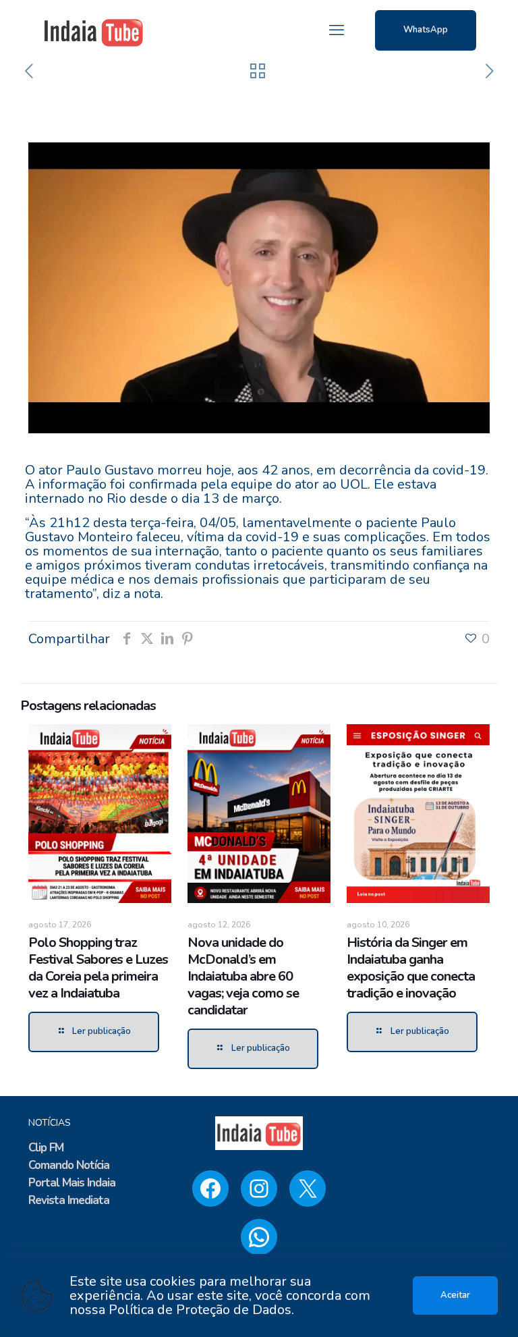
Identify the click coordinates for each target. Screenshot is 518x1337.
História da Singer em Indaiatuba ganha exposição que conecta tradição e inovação (411, 967)
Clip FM (45, 1147)
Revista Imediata (68, 1200)
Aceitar (455, 1295)
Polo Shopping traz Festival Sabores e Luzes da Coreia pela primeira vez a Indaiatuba (98, 967)
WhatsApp (425, 30)
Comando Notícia (68, 1165)
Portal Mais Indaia (71, 1183)
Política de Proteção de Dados (200, 1310)
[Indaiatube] (94, 30)
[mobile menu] (336, 30)
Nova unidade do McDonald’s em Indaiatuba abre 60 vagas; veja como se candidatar (243, 976)
